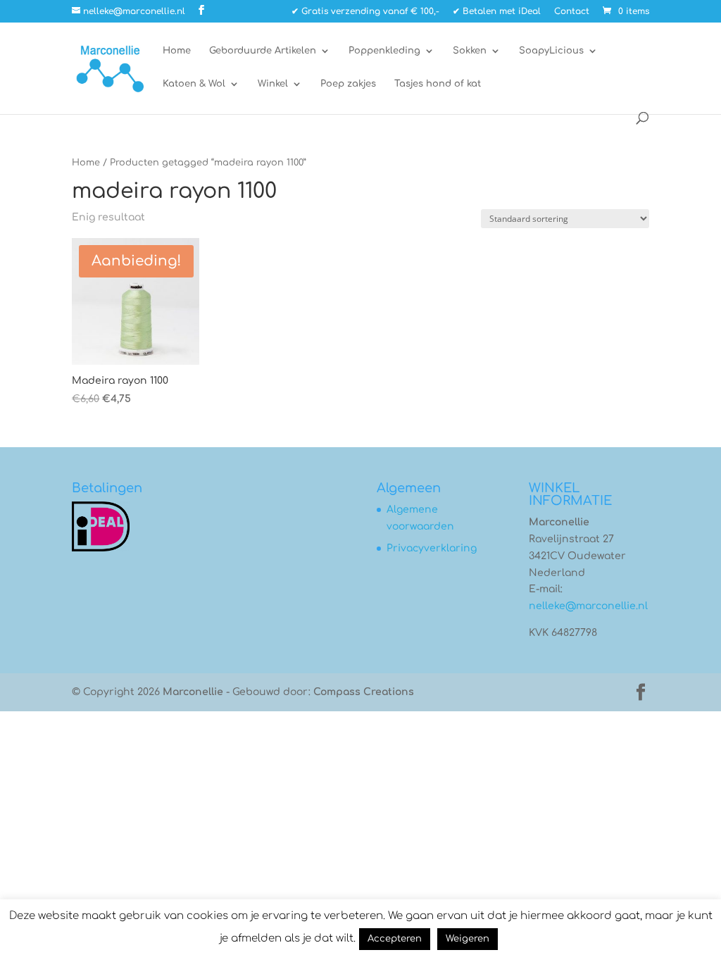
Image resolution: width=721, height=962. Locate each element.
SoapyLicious (551, 51)
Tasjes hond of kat (437, 84)
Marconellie (193, 692)
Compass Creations (363, 692)
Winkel (273, 84)
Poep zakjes (348, 84)
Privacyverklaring (432, 548)
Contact (571, 11)
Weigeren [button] (467, 939)
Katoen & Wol (194, 84)
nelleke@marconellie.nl (588, 606)
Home (177, 51)
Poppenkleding (384, 51)
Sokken (470, 51)
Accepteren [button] (395, 939)
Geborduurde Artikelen (262, 51)
